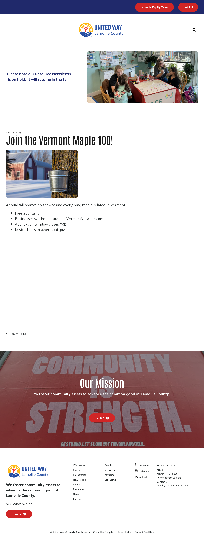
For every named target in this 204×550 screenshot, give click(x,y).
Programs (78, 470)
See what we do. (19, 504)
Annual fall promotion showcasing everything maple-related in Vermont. (66, 205)
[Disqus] (102, 281)
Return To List (18, 333)
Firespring (109, 532)
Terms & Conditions (144, 532)
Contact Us (110, 479)
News (76, 494)
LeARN (188, 7)
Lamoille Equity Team (154, 7)
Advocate (110, 474)
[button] (6, 29)
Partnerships (79, 474)
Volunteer (110, 470)
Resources (78, 489)
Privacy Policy (124, 532)
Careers (77, 499)
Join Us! (100, 418)
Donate (16, 514)
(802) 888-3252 (173, 478)
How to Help (79, 479)
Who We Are (80, 465)
